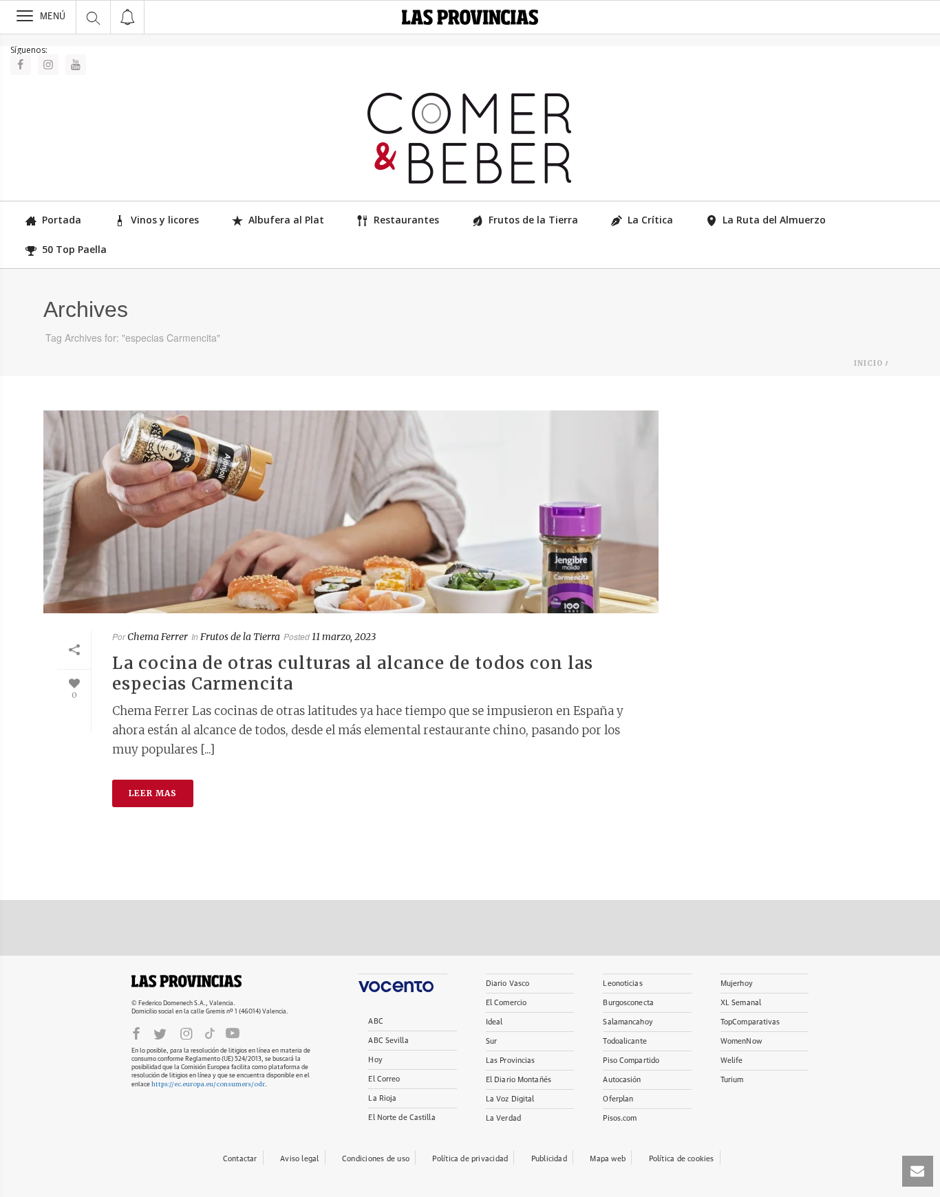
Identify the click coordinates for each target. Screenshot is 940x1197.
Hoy (375, 1060)
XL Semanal (740, 1003)
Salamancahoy (627, 1022)
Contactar (240, 1159)
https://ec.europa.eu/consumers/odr (208, 1084)
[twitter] (160, 1033)
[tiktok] (210, 1033)
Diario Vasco (507, 983)
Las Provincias (510, 1060)
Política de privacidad (470, 1159)
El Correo (384, 1079)
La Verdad (503, 1118)
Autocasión (622, 1080)
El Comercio (506, 1003)
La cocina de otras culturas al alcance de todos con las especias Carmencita (352, 673)
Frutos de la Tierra (533, 219)
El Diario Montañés (518, 1080)
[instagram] (186, 1033)
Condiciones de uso (375, 1159)
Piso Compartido (631, 1060)
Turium (732, 1080)
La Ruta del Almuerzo (774, 219)
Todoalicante (624, 1041)
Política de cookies (681, 1159)
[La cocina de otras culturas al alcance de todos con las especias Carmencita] (351, 511)
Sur (491, 1041)
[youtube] (232, 1033)
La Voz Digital (510, 1099)
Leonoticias (622, 983)
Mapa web (608, 1159)
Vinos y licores (165, 219)
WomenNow (741, 1041)
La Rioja (382, 1098)
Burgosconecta (628, 1003)
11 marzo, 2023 (344, 636)
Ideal (494, 1022)
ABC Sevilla (388, 1040)
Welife (731, 1060)
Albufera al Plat (286, 219)
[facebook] (136, 1033)
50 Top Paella (74, 249)
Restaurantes (406, 219)
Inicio (868, 363)
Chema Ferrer (157, 636)
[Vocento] (403, 983)
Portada (61, 219)
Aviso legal (299, 1159)
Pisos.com (620, 1118)
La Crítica (650, 219)
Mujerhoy (736, 983)
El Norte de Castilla (401, 1117)
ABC (375, 1021)
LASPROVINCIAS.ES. (186, 981)
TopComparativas (750, 1022)
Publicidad (549, 1159)
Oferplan (618, 1099)
